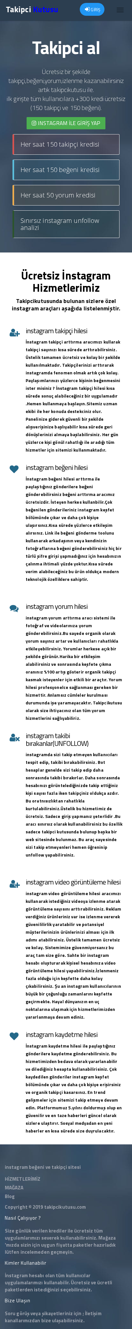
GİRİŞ (95, 9)
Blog (10, 1196)
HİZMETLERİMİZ (22, 1179)
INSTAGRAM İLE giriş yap (68, 123)
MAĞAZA (14, 1187)
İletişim (93, 1313)
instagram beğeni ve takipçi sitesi (43, 1167)
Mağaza (107, 1238)
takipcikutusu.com (65, 1207)
